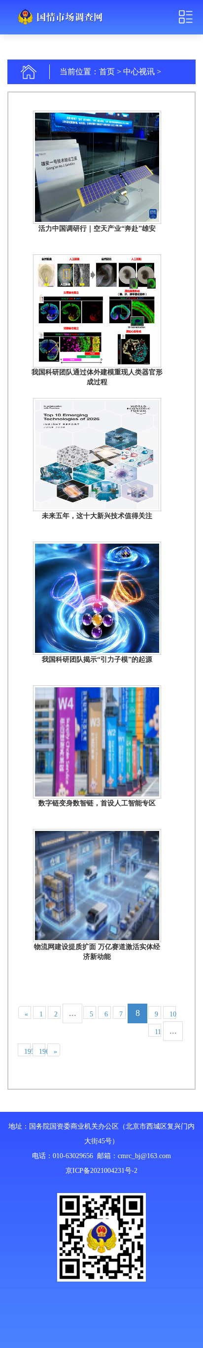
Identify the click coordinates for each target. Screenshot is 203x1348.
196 (42, 1051)
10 (172, 1014)
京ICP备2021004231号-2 (101, 1170)
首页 (107, 71)
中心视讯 (139, 71)
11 (158, 1032)
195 (27, 1051)
